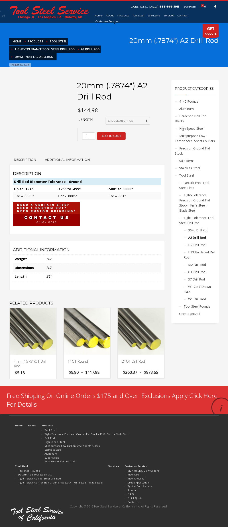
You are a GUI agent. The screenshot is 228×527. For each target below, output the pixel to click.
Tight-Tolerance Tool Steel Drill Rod (196, 220)
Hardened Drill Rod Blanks (190, 118)
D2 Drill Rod (197, 245)
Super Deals (52, 457)
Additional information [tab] (67, 159)
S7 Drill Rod (196, 279)
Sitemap (132, 490)
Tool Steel (186, 175)
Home (18, 425)
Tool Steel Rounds (197, 306)
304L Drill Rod (198, 230)
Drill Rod (50, 438)
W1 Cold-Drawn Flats (197, 289)
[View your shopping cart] (204, 6)
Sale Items (186, 161)
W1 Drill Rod (197, 299)
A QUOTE (210, 30)
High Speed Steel (191, 128)
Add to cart (111, 136)
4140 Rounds (188, 101)
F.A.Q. (131, 494)
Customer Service (135, 466)
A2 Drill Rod (197, 237)
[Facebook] (215, 6)
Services (113, 466)
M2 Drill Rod (197, 265)
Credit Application (138, 482)
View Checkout (136, 478)
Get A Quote (135, 498)
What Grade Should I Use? (60, 461)
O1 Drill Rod (197, 272)
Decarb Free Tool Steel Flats (194, 185)
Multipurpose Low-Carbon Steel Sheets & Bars (195, 138)
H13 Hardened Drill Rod (199, 254)
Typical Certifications (140, 486)
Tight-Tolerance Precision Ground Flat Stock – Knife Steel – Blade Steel (87, 434)
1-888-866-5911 (168, 6)
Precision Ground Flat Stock (192, 150)
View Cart (133, 474)
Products (47, 425)
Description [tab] (25, 159)
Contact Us (134, 502)
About (32, 425)
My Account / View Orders (143, 470)
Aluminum (186, 109)
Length (85, 119)
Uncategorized (189, 314)
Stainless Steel (189, 168)
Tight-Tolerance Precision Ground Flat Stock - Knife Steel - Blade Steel (194, 203)
